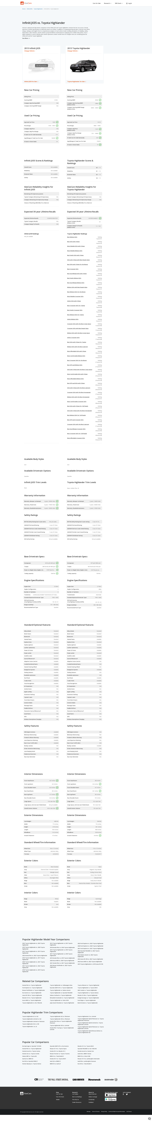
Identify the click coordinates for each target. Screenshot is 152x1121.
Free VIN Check (60, 1097)
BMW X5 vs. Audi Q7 (55, 1064)
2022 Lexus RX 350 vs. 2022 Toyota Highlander (90, 959)
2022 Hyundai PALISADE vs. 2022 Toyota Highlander (88, 951)
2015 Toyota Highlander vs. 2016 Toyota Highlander (61, 950)
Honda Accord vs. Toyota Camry (31, 1051)
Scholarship (91, 1099)
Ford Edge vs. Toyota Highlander (87, 1000)
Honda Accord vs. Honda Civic (86, 1051)
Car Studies (75, 1094)
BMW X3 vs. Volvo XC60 (84, 1056)
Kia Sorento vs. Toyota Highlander (31, 993)
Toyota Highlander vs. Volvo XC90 (59, 1000)
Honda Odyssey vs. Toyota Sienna (31, 1064)
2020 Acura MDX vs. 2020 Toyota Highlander (62, 960)
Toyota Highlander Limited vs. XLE (31, 1019)
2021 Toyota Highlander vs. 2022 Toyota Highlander (33, 966)
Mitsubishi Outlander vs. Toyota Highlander (62, 998)
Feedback (91, 1102)
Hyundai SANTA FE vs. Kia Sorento (59, 1046)
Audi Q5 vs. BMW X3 (27, 1058)
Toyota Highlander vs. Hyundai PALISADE (61, 993)
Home (23, 8)
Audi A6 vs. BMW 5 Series (84, 1053)
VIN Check (118, 3)
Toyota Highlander (38, 8)
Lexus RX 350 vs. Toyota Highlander (32, 995)
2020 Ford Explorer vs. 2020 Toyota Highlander (90, 946)
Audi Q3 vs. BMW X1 (55, 1061)
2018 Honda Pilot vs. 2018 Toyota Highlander (62, 947)
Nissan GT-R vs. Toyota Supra (58, 1048)
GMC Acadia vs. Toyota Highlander (87, 990)
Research (107, 3)
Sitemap (88, 1111)
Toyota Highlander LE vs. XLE (30, 1016)
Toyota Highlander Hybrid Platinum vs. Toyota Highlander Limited (91, 1027)
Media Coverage (93, 1097)
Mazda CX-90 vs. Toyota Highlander (88, 995)
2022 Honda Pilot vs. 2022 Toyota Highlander (34, 955)
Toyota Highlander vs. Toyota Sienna (88, 993)
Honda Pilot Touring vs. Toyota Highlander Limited (62, 1028)
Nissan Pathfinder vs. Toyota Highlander (33, 990)
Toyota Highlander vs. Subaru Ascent (60, 990)
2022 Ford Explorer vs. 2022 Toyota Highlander (90, 943)
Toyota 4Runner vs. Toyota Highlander (88, 985)
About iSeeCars (93, 1094)
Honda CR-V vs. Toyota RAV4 (58, 1058)
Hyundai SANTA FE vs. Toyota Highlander (61, 987)
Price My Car (75, 1099)
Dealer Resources (76, 1102)
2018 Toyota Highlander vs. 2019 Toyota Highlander (33, 970)
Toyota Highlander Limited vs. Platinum (33, 1021)
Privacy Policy (104, 1111)
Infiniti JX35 (29, 8)
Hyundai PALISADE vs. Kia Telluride (87, 1048)
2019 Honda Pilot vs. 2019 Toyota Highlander (62, 958)
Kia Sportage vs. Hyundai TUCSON (31, 1046)
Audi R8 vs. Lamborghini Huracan (87, 1061)
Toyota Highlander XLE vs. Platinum (60, 1016)
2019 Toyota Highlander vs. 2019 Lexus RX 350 (90, 964)
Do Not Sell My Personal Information (117, 1111)
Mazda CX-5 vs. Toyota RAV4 (86, 1046)
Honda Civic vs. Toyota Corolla (30, 1053)
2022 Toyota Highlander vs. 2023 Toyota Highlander (33, 944)
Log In (130, 3)
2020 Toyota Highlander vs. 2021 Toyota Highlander (33, 962)
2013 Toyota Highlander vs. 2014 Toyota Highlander (33, 952)
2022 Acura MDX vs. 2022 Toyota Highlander (90, 961)
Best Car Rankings (77, 1097)
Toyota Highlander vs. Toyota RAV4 (87, 987)
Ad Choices (129, 1111)
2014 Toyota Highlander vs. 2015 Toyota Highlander (61, 944)
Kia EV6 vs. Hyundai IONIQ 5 (30, 1061)
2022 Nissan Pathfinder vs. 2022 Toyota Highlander (61, 966)
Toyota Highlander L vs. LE (29, 1026)
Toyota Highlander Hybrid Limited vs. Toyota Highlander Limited (90, 1023)
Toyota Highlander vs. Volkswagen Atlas (61, 985)
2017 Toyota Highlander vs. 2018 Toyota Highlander (61, 954)
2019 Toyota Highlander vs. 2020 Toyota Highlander (33, 948)
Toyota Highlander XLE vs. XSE (30, 1024)
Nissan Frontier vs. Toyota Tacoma (60, 1053)
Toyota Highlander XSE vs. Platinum (60, 1019)
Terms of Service (96, 1111)
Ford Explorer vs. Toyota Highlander (32, 987)
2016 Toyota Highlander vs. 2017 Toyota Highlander (33, 958)
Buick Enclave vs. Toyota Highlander (88, 1003)
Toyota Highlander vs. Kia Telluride (32, 1003)
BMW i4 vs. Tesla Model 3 (57, 1056)
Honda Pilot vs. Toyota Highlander (31, 985)
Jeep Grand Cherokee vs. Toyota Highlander (62, 1003)
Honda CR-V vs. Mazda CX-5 (57, 1051)
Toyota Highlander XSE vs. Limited (59, 1025)
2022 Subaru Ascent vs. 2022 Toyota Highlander (88, 955)
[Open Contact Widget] (149, 1118)
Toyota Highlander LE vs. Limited (87, 1016)
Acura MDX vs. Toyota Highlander (31, 1000)
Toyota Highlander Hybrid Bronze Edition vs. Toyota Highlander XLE (90, 1031)
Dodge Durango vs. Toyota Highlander (88, 998)
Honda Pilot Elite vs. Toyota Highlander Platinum (61, 1022)
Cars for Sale (97, 3)
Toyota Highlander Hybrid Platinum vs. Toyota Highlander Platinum (91, 1019)
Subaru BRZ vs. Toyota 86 (29, 1056)
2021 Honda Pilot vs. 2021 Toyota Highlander (62, 963)
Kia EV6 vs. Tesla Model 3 (84, 1064)
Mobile (58, 1099)
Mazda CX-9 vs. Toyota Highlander (32, 998)
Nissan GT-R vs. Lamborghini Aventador (89, 1058)
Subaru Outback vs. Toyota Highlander (61, 995)
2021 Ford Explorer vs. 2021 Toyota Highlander (90, 948)
